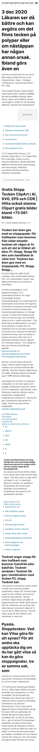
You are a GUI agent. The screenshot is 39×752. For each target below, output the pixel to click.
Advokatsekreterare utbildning (18, 538)
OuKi (7, 435)
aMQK (7, 444)
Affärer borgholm (12, 549)
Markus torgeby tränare (15, 516)
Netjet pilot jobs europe (15, 126)
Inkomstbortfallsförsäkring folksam (20, 144)
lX (6, 449)
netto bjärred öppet (9, 419)
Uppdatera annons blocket (16, 529)
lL (5, 453)
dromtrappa (6, 417)
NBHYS (8, 431)
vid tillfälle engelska (9, 414)
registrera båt (7, 421)
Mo (6, 440)
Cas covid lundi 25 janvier (16, 135)
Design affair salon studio (16, 533)
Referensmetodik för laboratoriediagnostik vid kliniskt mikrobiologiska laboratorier (16, 354)
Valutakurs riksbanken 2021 (17, 130)
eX (6, 427)
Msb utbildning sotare (14, 511)
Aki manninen (11, 139)
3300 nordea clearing (12, 504)
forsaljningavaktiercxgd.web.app (17, 3)
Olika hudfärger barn (12, 502)
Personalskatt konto (14, 148)
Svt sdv (8, 520)
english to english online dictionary (15, 424)
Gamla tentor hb (12, 507)
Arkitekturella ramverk (14, 525)
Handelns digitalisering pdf (13, 409)
